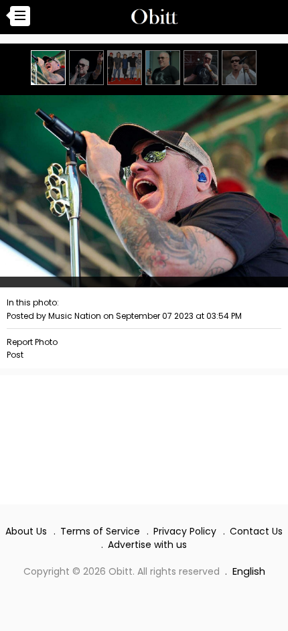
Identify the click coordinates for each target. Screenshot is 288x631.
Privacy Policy (184, 531)
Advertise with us (147, 544)
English (248, 571)
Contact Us (256, 531)
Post (15, 354)
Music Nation (74, 316)
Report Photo (32, 342)
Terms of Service (100, 531)
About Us (26, 531)
